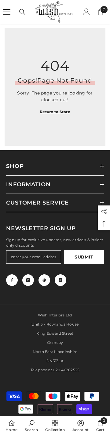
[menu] (6, 12)
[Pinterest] (44, 280)
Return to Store (55, 111)
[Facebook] (12, 280)
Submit (84, 257)
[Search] (22, 12)
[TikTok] (60, 280)
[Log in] (86, 12)
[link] (31, 425)
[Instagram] (28, 280)
